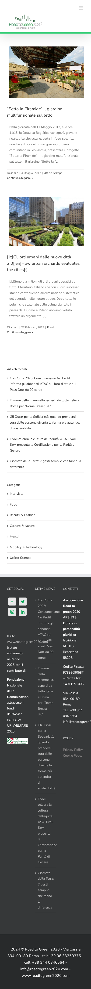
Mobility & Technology (26, 547)
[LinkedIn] (23, 612)
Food (50, 327)
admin (14, 173)
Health (15, 536)
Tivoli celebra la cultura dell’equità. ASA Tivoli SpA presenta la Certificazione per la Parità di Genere (43, 445)
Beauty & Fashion (22, 515)
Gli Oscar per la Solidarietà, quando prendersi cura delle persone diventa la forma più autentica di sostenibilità (45, 422)
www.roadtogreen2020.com (27, 642)
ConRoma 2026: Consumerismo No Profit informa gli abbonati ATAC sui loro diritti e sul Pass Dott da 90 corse (43, 384)
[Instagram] (12, 612)
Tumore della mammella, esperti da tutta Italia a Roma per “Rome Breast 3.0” (46, 691)
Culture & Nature (22, 526)
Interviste (16, 493)
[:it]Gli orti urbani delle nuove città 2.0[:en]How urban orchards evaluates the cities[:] (43, 263)
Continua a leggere (19, 178)
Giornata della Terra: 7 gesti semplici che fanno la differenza (46, 890)
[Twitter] (23, 602)
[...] (57, 161)
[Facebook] (12, 602)
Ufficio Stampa (53, 173)
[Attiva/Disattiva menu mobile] (81, 7)
